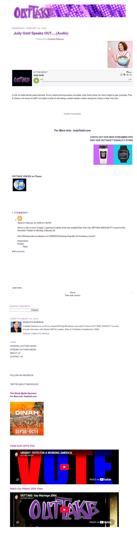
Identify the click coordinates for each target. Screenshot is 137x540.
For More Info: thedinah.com (23, 396)
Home (72, 292)
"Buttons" (21, 222)
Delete (25, 240)
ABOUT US (15, 353)
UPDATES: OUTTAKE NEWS (23, 345)
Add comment (18, 251)
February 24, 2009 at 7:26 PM (38, 222)
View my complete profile (36, 333)
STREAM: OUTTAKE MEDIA (23, 349)
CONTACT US (16, 356)
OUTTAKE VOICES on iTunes (27, 176)
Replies (20, 243)
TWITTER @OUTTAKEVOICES (24, 384)
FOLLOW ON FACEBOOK (21, 375)
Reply (19, 240)
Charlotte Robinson (55, 39)
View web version (72, 295)
